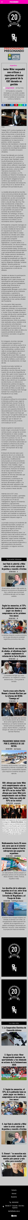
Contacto (14, 1190)
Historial (14, 1193)
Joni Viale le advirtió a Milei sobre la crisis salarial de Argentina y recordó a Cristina (14, 566)
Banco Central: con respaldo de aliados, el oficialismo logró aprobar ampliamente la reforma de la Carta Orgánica (14, 652)
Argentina (13, 65)
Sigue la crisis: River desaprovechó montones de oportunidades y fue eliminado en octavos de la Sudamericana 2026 (14, 1059)
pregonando (10, 88)
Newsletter (14, 1197)
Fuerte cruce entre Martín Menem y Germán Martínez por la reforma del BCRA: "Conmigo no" (14, 694)
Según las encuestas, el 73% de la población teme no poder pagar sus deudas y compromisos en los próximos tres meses (14, 610)
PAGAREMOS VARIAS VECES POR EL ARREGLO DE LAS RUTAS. (14, 743)
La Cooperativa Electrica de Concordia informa (15, 1029)
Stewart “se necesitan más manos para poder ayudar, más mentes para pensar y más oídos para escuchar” (14, 1157)
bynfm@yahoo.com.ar (14, 1211)
